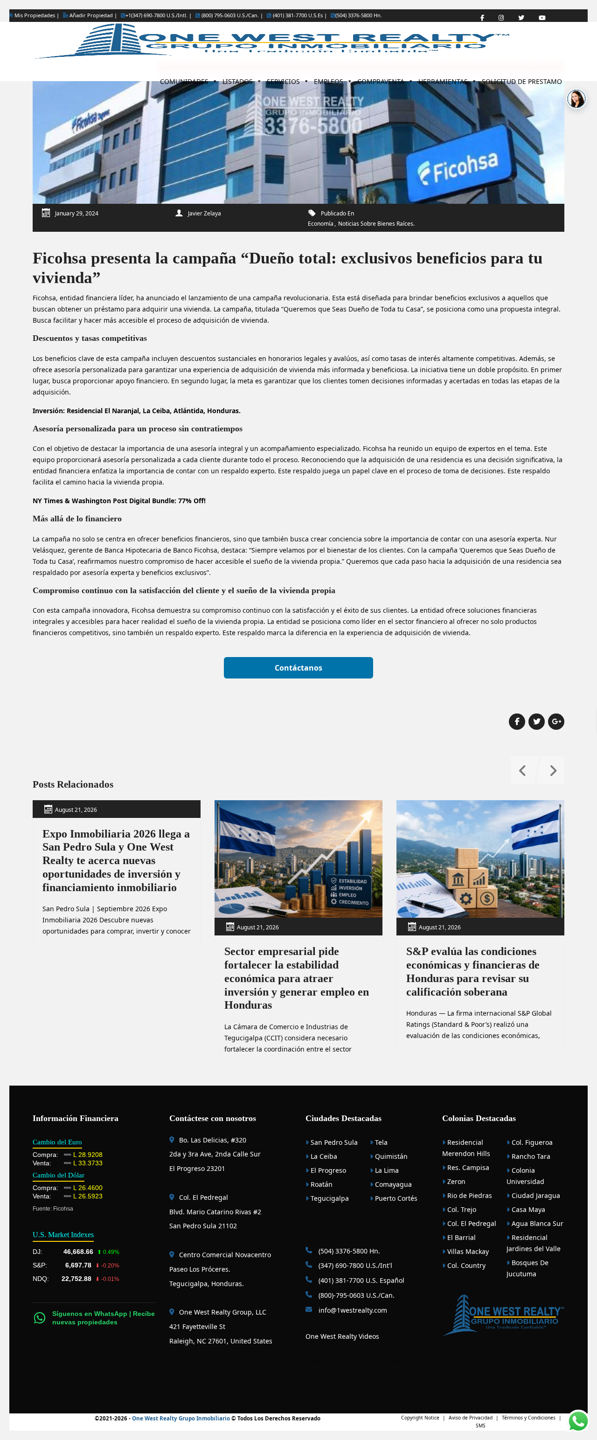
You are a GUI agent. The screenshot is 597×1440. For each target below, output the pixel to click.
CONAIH (364, 1361)
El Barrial (460, 1237)
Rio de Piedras (468, 1195)
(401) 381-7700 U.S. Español (360, 1280)
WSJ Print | (412, 1372)
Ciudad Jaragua (535, 1195)
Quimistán (390, 1156)
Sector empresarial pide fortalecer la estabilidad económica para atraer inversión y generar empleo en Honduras (296, 978)
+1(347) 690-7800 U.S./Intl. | (158, 15)
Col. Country (465, 1265)
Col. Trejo (460, 1209)
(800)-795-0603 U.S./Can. (356, 1295)
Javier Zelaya (204, 213)
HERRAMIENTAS (443, 79)
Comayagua (392, 1184)
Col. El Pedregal (470, 1223)
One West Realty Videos (342, 1336)
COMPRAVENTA (380, 79)
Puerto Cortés (395, 1198)
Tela (380, 1142)
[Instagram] (501, 18)
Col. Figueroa (531, 1142)
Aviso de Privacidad (471, 1417)
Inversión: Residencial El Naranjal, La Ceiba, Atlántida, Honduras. (137, 410)
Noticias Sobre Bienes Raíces (375, 224)
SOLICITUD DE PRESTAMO (522, 79)
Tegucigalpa (329, 1198)
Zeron (455, 1181)
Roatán (321, 1184)
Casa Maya (527, 1209)
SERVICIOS (283, 79)
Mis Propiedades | (36, 15)
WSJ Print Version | (374, 1372)
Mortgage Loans (330, 1361)
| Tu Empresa (391, 1361)
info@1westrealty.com (352, 1310)
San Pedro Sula (333, 1142)
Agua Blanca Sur (536, 1223)
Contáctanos (298, 668)
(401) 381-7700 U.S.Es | (299, 15)
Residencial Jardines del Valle (534, 1243)
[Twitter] (521, 18)
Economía (320, 224)
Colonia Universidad (525, 1176)
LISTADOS (237, 79)
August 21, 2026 (76, 810)
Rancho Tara (530, 1156)
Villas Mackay (467, 1251)
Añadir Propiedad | (92, 15)
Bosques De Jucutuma (527, 1268)
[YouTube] (542, 18)
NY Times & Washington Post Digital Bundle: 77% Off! (119, 500)
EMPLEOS (328, 79)
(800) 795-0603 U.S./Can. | (231, 15)
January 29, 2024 (76, 213)
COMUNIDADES (184, 79)
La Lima (386, 1170)
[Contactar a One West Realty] (576, 99)
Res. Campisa (467, 1167)
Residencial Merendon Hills (466, 1148)
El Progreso (327, 1170)
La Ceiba (323, 1156)
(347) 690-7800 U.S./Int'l (354, 1265)
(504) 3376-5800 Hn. (358, 15)
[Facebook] (482, 18)
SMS (481, 1425)
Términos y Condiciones (528, 1417)
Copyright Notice (420, 1417)
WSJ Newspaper (325, 1383)
